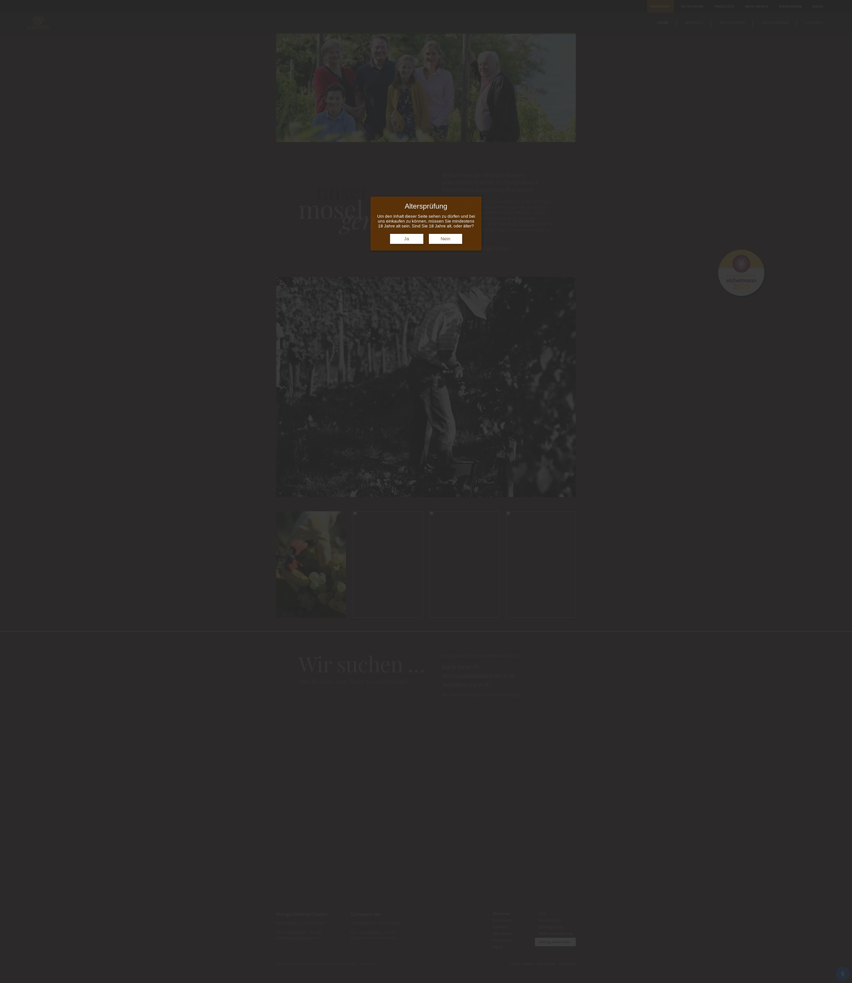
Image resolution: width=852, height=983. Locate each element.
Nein (445, 238)
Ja (406, 238)
